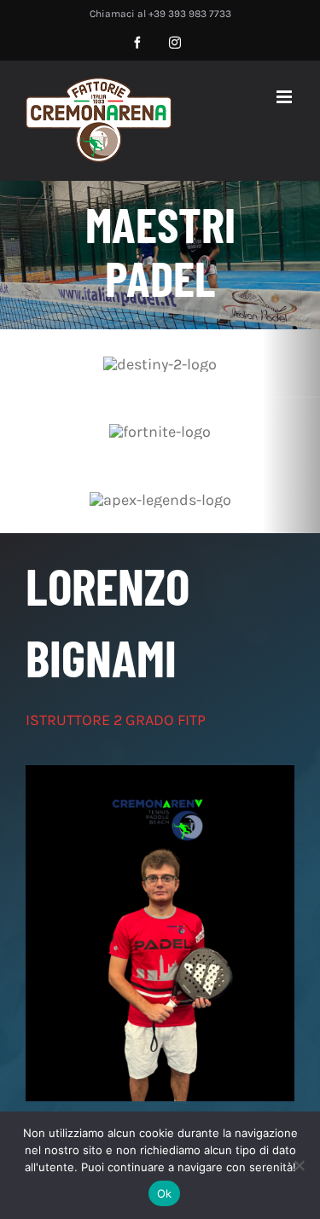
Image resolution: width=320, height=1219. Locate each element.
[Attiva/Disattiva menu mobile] (285, 97)
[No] (298, 1165)
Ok (164, 1193)
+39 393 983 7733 (189, 14)
